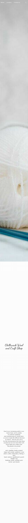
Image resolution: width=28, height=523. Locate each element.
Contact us (17, 2)
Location (9, 2)
